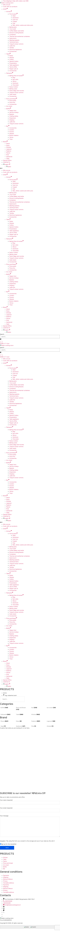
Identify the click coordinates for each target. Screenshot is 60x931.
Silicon (14, 81)
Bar (7, 126)
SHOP (5, 9)
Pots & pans (12, 14)
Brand (5, 141)
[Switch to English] (33, 927)
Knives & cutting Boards (16, 32)
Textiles (11, 47)
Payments (6, 875)
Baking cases (13, 89)
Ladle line (12, 46)
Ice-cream (9, 106)
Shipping (5, 877)
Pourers (11, 131)
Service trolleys (14, 112)
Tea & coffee (13, 67)
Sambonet (9, 156)
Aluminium (15, 17)
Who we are (6, 4)
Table (7, 54)
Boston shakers (13, 135)
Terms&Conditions (8, 883)
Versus (11, 137)
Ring (13, 77)
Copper (14, 21)
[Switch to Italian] (33, 167)
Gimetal (8, 147)
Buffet (8, 108)
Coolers (11, 130)
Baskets (11, 114)
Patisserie (9, 73)
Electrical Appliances (15, 49)
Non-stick (15, 79)
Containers (12, 34)
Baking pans (13, 27)
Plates (11, 55)
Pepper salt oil (13, 69)
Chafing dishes (13, 116)
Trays (11, 139)
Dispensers (12, 118)
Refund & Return (8, 879)
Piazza (8, 153)
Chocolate (15, 85)
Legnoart (9, 149)
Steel (13, 16)
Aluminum (15, 83)
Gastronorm (12, 38)
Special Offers (7, 160)
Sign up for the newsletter (8, 844)
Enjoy (8, 145)
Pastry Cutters (13, 87)
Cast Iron (15, 19)
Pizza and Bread (11, 98)
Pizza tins (12, 102)
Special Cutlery (13, 61)
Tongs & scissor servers (16, 44)
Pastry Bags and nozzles (16, 90)
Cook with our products (10, 6)
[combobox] (30, 336)
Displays (11, 120)
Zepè (7, 158)
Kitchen (8, 11)
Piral (7, 155)
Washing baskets (14, 40)
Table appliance (14, 65)
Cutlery (11, 59)
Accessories (12, 51)
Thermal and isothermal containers (19, 36)
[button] (30, 168)
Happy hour (12, 110)
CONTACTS (6, 162)
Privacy (5, 881)
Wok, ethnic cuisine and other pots (22, 25)
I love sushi (12, 29)
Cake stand (12, 94)
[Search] (1, 342)
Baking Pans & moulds (15, 75)
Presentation (13, 63)
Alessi (8, 143)
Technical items (14, 42)
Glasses (11, 57)
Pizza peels (12, 100)
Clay (13, 23)
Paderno (8, 151)
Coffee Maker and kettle (16, 31)
